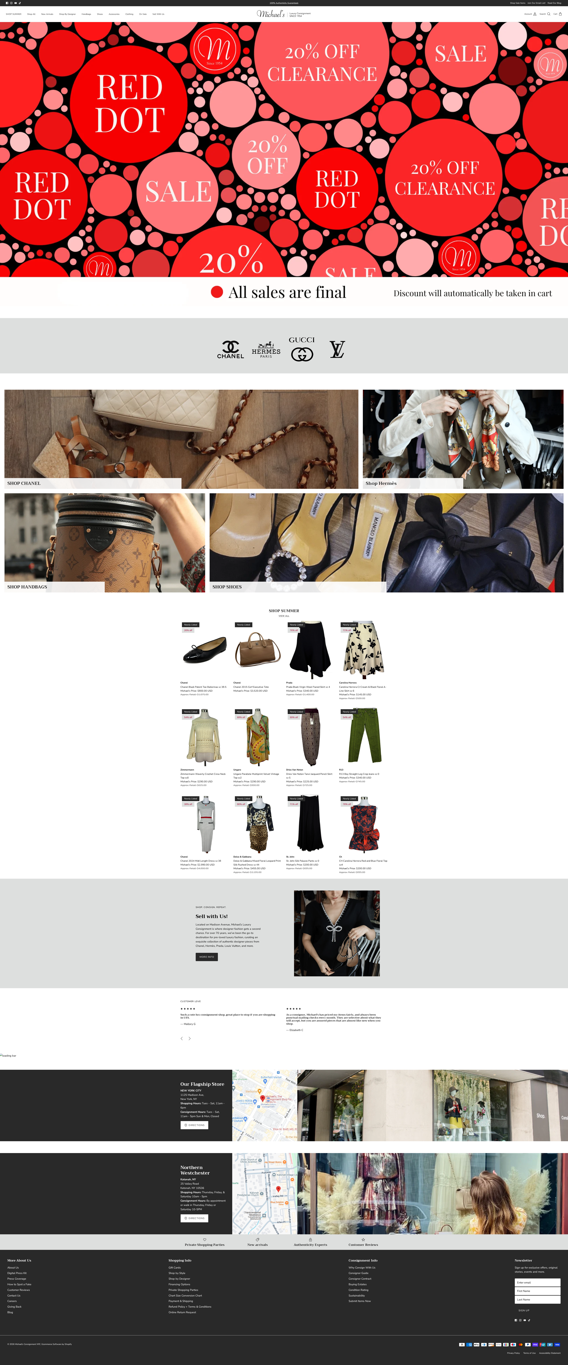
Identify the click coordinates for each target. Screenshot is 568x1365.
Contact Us (13, 1295)
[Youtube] (15, 3)
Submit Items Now (360, 1301)
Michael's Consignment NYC (28, 1344)
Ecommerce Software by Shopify (57, 1344)
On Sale (143, 14)
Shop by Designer (179, 1278)
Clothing (129, 14)
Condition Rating (358, 1290)
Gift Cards (175, 1267)
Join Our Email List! (536, 3)
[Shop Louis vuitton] (337, 349)
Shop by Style (177, 1273)
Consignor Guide (358, 1273)
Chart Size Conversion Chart (185, 1295)
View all (284, 615)
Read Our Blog (554, 3)
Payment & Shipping (181, 1301)
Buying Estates (358, 1284)
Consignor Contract (360, 1278)
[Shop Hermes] (266, 349)
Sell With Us (158, 14)
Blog (10, 1312)
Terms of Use (529, 1353)
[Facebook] (7, 3)
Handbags (86, 14)
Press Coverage (16, 1278)
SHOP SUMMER (13, 14)
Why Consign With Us (362, 1267)
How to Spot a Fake (19, 1284)
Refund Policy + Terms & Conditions (190, 1306)
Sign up (524, 1310)
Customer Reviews (18, 1290)
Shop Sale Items (517, 3)
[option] (284, 164)
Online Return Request (182, 1312)
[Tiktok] (20, 3)
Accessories (114, 14)
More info (207, 957)
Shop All (31, 14)
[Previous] (181, 1038)
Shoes (100, 14)
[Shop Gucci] (302, 349)
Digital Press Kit (16, 1273)
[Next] (189, 1038)
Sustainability (357, 1295)
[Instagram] (11, 3)
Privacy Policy (513, 1353)
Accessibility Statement (550, 1353)
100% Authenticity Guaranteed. (284, 4)
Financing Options (179, 1284)
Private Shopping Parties (183, 1290)
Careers (12, 1301)
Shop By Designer (67, 14)
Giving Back (14, 1306)
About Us (13, 1267)
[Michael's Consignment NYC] (284, 14)
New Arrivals (47, 14)
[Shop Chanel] (231, 349)
